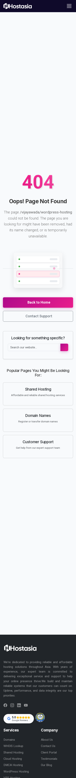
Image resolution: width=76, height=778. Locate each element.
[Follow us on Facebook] (5, 705)
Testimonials (49, 759)
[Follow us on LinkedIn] (19, 705)
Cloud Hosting (13, 759)
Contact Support (39, 316)
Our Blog (46, 765)
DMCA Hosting (13, 765)
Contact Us (48, 746)
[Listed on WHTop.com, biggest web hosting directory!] (40, 717)
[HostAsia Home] (18, 6)
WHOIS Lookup (13, 746)
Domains (9, 739)
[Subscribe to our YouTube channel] (26, 705)
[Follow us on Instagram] (12, 705)
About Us (47, 739)
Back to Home (38, 302)
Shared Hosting (13, 752)
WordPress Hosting (16, 771)
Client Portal (49, 752)
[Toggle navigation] (69, 6)
